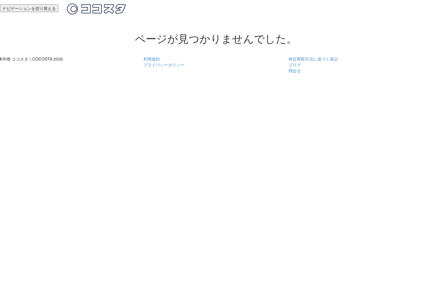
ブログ (295, 65)
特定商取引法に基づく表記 (313, 59)
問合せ (295, 70)
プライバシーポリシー (164, 65)
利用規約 (151, 59)
